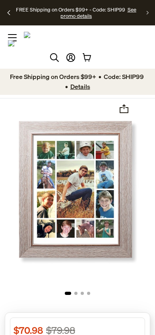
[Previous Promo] (9, 12)
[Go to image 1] (68, 293)
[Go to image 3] (82, 293)
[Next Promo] (148, 12)
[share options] (124, 109)
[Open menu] (12, 37)
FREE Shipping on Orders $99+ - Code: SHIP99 (70, 9)
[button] (70, 57)
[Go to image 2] (76, 293)
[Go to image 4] (88, 293)
